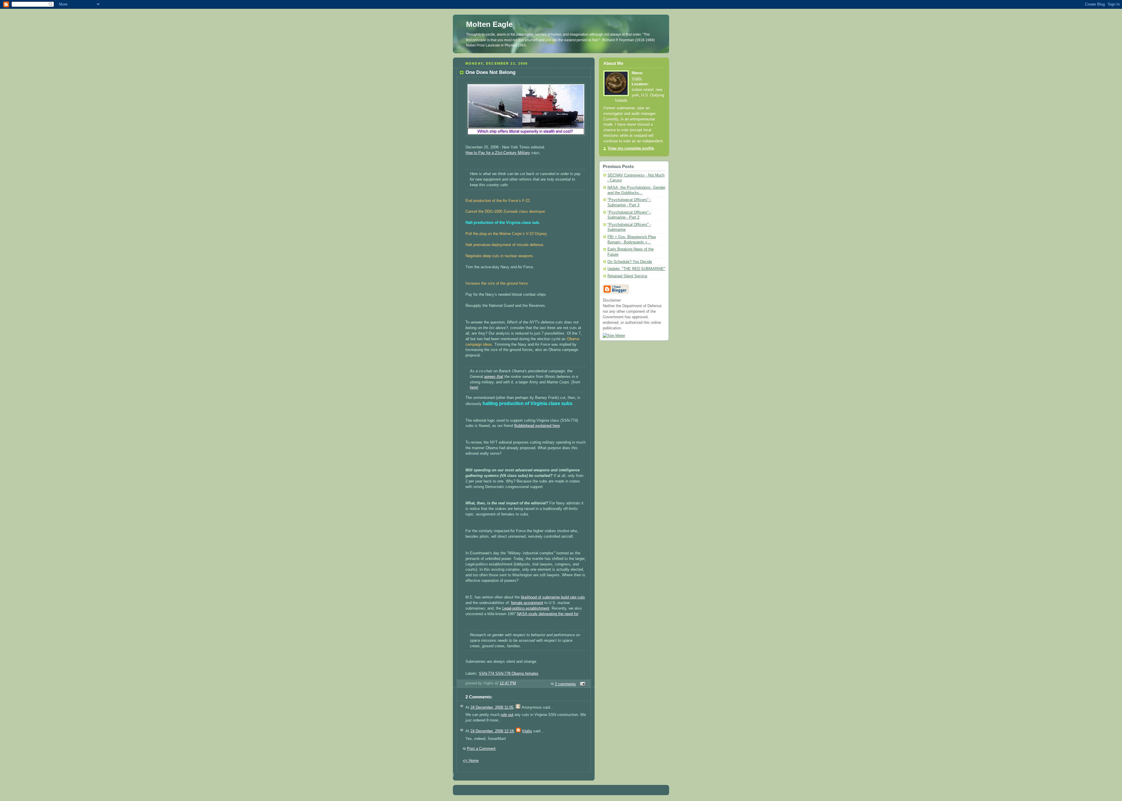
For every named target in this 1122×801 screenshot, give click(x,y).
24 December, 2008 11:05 (491, 707)
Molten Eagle (489, 24)
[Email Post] (581, 684)
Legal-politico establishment (525, 608)
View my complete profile (631, 148)
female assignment (527, 603)
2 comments (565, 684)
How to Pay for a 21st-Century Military (497, 153)
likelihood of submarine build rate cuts (553, 597)
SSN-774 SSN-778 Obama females (509, 674)
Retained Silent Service (627, 276)
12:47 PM (508, 683)
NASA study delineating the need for (547, 614)
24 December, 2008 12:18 (492, 731)
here (473, 387)
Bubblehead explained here (537, 426)
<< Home (471, 761)
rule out (507, 715)
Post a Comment (481, 749)
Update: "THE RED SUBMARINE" (636, 269)
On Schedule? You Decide (629, 262)
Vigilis (527, 731)
